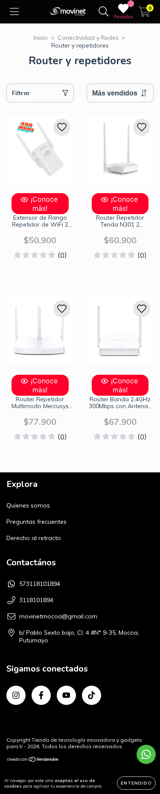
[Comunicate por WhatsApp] (146, 754)
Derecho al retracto (33, 538)
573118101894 (39, 584)
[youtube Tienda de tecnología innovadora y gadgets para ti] (66, 695)
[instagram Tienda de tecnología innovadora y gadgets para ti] (16, 695)
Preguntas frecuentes (36, 521)
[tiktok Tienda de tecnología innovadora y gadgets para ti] (91, 695)
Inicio (41, 38)
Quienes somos (28, 505)
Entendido (136, 783)
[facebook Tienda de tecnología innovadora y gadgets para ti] (41, 695)
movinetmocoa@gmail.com (58, 616)
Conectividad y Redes (88, 38)
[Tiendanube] (33, 760)
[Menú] (14, 11)
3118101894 (36, 600)
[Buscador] (103, 11)
